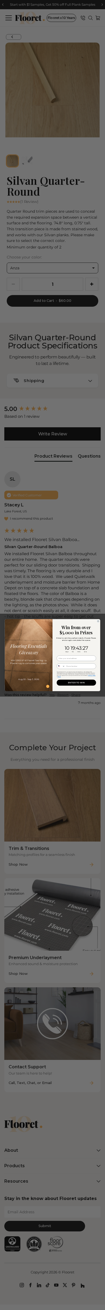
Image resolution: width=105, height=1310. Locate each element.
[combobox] (61, 666)
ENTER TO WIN (76, 682)
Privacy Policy (92, 675)
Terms (59, 676)
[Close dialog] (98, 621)
